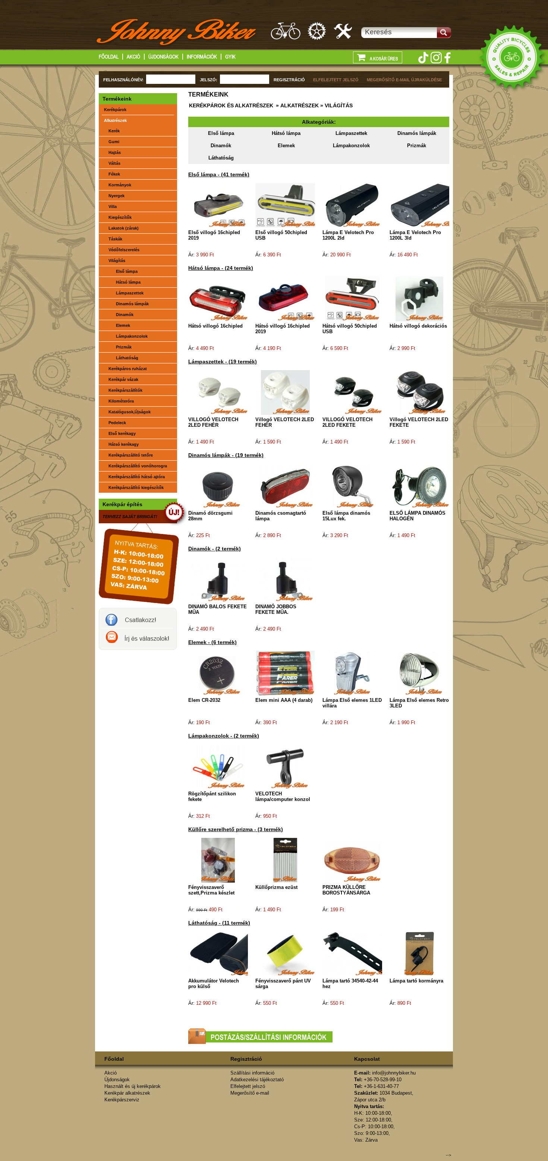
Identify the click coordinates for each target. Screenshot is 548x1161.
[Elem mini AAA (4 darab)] (285, 673)
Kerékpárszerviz (343, 31)
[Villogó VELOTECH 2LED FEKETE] (419, 392)
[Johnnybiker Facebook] (447, 57)
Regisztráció (246, 1059)
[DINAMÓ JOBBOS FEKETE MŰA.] (285, 579)
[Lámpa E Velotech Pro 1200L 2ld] (352, 205)
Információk (202, 57)
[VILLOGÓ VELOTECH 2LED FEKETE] (352, 392)
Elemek (286, 145)
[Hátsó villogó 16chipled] (218, 298)
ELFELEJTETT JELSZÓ (336, 80)
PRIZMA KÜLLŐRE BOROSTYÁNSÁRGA (346, 890)
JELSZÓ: (208, 80)
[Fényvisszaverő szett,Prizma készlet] (218, 860)
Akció (133, 57)
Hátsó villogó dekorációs (418, 326)
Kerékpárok (115, 109)
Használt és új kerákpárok (285, 31)
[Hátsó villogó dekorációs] (419, 298)
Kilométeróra (121, 401)
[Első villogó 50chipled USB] (286, 205)
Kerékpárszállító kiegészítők (136, 487)
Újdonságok (163, 57)
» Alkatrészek (296, 105)
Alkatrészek (115, 120)
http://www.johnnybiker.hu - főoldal (177, 33)
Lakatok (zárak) (123, 228)
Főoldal (109, 57)
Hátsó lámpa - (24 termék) (220, 268)
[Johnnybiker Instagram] (436, 57)
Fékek (114, 174)
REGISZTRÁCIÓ (289, 80)
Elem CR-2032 (204, 700)
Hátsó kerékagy (123, 444)
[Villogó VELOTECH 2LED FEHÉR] (285, 392)
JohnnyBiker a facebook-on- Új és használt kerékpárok (138, 618)
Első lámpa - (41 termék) (218, 174)
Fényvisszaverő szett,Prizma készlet (211, 890)
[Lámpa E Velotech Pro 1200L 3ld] (424, 205)
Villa (112, 206)
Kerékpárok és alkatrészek (231, 105)
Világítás (116, 260)
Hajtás (114, 152)
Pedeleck (117, 422)
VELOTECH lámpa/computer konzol (282, 796)
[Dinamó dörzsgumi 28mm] (218, 485)
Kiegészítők (120, 217)
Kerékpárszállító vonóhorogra (137, 466)
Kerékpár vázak (123, 379)
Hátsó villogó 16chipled (215, 326)
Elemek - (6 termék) (212, 642)
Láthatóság (221, 158)
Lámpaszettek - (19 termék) (222, 362)
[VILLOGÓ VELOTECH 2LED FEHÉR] (218, 392)
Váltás (114, 163)
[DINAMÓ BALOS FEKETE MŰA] (218, 579)
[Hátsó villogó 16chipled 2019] (285, 298)
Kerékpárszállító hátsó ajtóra (136, 476)
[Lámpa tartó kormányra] (419, 953)
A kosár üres (383, 58)
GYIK (230, 57)
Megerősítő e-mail (249, 1093)
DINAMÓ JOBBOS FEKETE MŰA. (275, 609)
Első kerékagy (122, 433)
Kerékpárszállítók (125, 390)
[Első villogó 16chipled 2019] (218, 205)
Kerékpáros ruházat (127, 368)
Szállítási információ (252, 1073)
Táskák (115, 239)
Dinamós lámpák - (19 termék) (226, 455)
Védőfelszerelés (123, 249)
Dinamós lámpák (416, 133)
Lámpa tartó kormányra (416, 981)
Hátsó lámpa (286, 133)
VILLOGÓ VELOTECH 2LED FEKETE (347, 422)
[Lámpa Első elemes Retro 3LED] (419, 673)
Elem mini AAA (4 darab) (283, 700)
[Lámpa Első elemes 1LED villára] (352, 673)
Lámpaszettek (351, 133)
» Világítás (336, 105)
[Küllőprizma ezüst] (285, 860)
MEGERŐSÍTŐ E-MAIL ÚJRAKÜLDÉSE (404, 80)
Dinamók (221, 145)
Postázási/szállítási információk (260, 1036)
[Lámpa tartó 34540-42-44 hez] (357, 953)
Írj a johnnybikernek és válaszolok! (138, 639)
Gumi (113, 141)
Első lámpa (221, 133)
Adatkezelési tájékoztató (257, 1079)
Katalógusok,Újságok (129, 412)
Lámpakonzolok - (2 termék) (223, 736)
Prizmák (416, 145)
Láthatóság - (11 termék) (219, 923)
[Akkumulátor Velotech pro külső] (228, 953)
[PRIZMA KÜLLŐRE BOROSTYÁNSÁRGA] (352, 860)
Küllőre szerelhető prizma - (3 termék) (235, 829)
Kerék (114, 131)
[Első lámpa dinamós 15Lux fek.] (352, 485)
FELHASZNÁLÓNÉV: (123, 80)
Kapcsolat (367, 1059)
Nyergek (116, 195)
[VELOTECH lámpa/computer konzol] (285, 766)
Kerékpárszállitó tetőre (130, 455)
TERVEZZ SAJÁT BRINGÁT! (130, 516)
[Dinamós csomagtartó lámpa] (285, 485)
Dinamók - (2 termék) (214, 549)
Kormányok (119, 185)
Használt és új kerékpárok (132, 1086)
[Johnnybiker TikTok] (423, 57)
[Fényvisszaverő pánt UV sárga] (285, 953)
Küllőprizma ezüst (276, 887)
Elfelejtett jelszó (247, 1086)
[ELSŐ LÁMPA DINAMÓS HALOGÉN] (419, 485)
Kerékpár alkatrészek (317, 31)
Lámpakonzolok (351, 145)
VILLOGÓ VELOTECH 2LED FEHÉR (213, 422)
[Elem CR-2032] (218, 673)
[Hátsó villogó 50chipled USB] (352, 298)
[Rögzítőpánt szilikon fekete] (218, 766)
